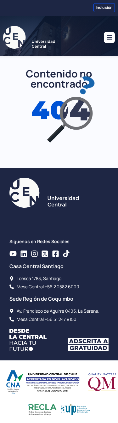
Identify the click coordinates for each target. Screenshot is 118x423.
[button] (109, 37)
